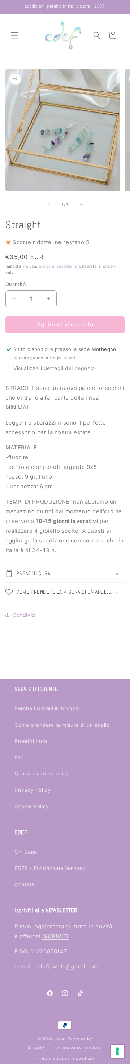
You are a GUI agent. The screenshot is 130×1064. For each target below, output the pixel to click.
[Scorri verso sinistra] (49, 204)
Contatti (24, 884)
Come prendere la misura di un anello (62, 725)
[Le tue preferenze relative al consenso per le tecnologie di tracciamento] (117, 1051)
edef (61, 1038)
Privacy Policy (32, 790)
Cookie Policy (31, 806)
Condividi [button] (24, 615)
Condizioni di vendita (41, 773)
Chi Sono (25, 852)
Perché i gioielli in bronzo (46, 708)
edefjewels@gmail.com (67, 966)
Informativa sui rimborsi (76, 1047)
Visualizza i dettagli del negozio (54, 368)
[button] (14, 35)
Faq (19, 757)
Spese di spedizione (58, 266)
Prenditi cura (30, 741)
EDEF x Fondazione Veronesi (50, 868)
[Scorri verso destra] (81, 204)
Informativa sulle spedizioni (68, 1058)
